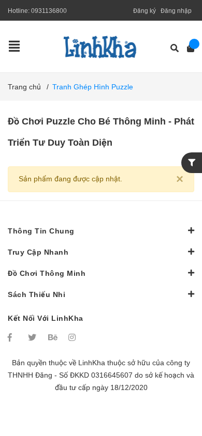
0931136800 (49, 10)
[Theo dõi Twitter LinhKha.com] (33, 337)
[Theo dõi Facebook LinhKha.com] (13, 337)
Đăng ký (144, 10)
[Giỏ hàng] (187, 48)
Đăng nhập (176, 10)
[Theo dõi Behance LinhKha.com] (53, 337)
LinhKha (91, 363)
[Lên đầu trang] (173, 386)
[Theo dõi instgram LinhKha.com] (73, 337)
